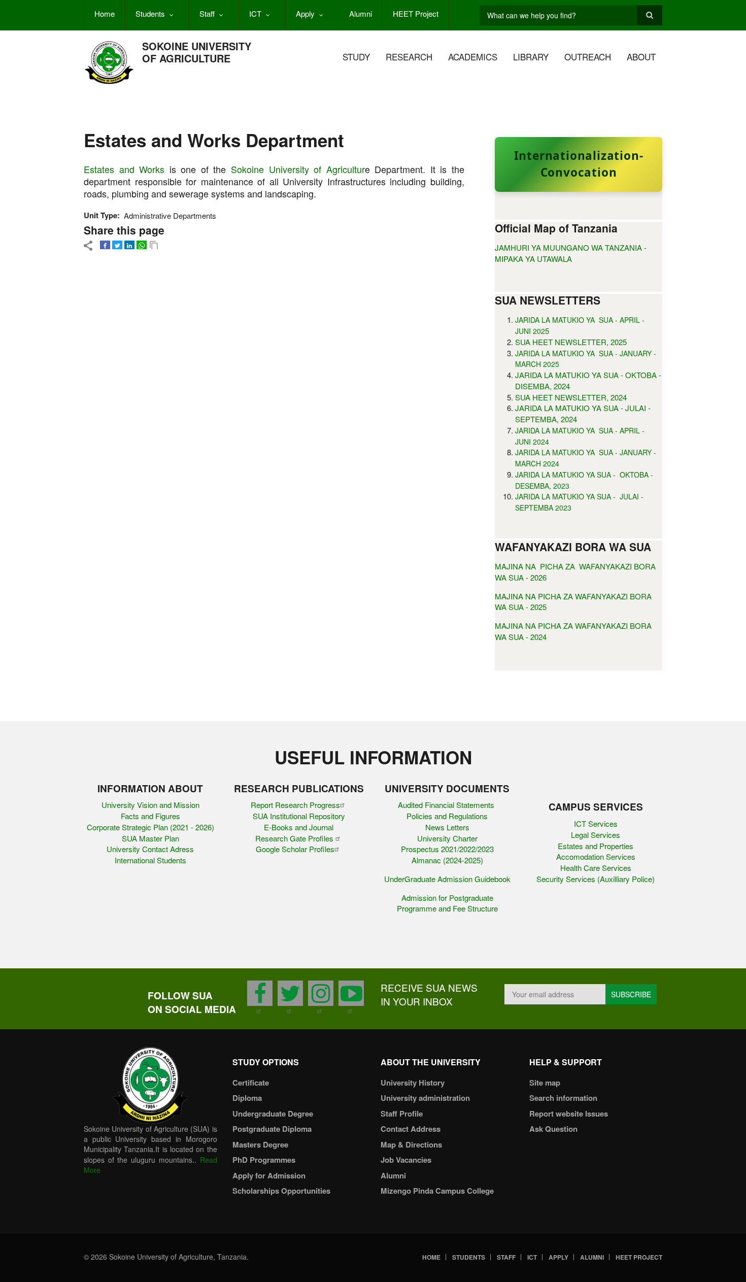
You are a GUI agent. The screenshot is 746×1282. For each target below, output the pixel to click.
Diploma (247, 1097)
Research (409, 56)
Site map (544, 1082)
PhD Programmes (263, 1159)
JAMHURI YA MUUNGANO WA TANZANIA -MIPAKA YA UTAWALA (571, 253)
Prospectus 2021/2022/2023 (447, 849)
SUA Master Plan (150, 838)
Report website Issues (568, 1113)
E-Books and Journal (298, 827)
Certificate (250, 1082)
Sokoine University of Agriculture (196, 52)
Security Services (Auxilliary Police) (595, 878)
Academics (472, 56)
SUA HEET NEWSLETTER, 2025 (571, 341)
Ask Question (553, 1128)
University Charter (447, 838)
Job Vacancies (406, 1159)
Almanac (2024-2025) (447, 860)
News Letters (447, 827)
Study (356, 56)
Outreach (587, 56)
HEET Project (415, 13)
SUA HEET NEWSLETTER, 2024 (571, 397)
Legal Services (595, 834)
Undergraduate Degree (272, 1113)
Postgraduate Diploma (272, 1128)
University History (413, 1082)
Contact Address (410, 1128)
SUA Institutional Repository (299, 816)
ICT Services (596, 823)
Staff (207, 13)
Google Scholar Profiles (295, 849)
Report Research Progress (295, 804)
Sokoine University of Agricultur (298, 169)
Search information (563, 1097)
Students (150, 13)
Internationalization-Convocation (578, 164)
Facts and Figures (150, 816)
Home (104, 13)
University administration (425, 1097)
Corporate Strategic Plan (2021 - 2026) (150, 827)
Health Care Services (595, 867)
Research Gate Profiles (295, 838)
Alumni (360, 13)
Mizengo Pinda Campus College (437, 1190)
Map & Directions (411, 1144)
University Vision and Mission (150, 804)
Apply (305, 13)
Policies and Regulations (447, 816)
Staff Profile (402, 1113)
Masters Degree (260, 1144)
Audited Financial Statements (447, 804)
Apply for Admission (269, 1175)
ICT (255, 13)
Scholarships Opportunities (281, 1190)
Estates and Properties (595, 845)
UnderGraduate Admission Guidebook (447, 878)
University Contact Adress (150, 849)
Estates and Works (124, 169)
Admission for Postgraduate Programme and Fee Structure (447, 903)
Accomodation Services (595, 856)
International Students (150, 860)
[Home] (109, 61)
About (641, 56)
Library (531, 56)
